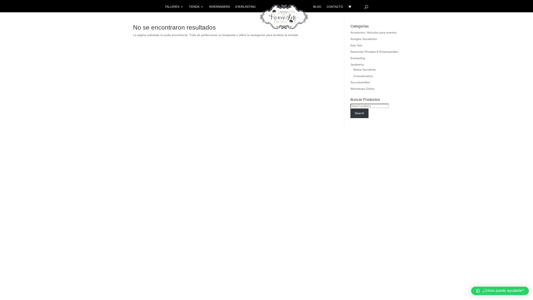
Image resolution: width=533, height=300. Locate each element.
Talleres (172, 6)
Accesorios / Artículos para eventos (373, 32)
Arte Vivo (356, 45)
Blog (317, 6)
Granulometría (363, 76)
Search (359, 113)
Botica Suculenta (365, 69)
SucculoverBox (360, 82)
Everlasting (245, 6)
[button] (500, 291)
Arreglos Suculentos (363, 39)
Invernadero (219, 6)
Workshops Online (362, 88)
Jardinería (357, 64)
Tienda (194, 6)
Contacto (335, 6)
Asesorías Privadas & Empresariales (374, 51)
